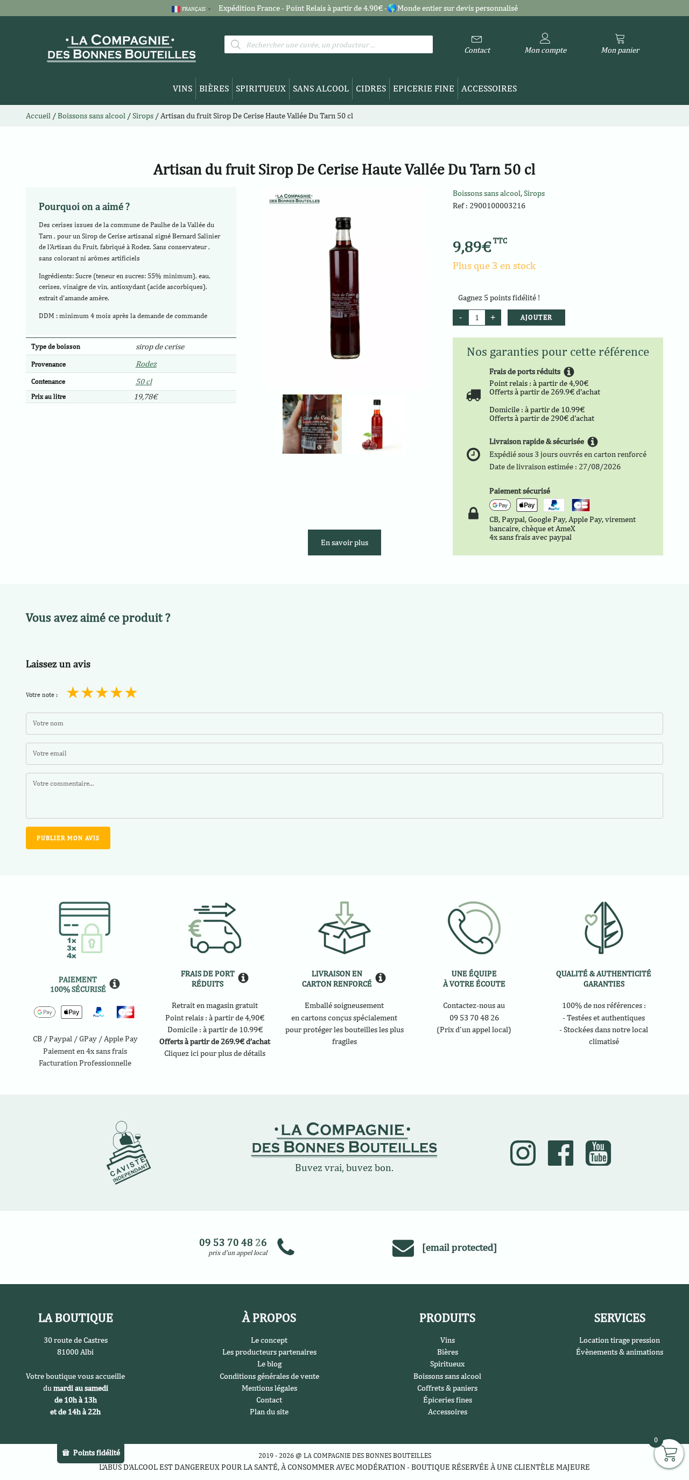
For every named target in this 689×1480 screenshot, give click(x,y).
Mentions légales (269, 1387)
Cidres (371, 88)
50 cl (144, 381)
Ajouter (536, 317)
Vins (182, 88)
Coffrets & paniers (447, 1387)
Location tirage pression (619, 1339)
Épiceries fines (447, 1399)
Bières (214, 88)
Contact (269, 1399)
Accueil (38, 115)
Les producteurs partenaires (269, 1351)
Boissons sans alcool (487, 193)
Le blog (269, 1363)
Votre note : (42, 695)
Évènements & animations (619, 1351)
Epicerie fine (423, 88)
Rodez (146, 363)
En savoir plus (344, 542)
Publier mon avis (68, 838)
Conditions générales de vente (269, 1375)
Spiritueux (261, 88)
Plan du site (269, 1411)
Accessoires (489, 88)
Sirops (534, 193)
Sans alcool (321, 88)
